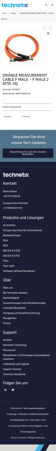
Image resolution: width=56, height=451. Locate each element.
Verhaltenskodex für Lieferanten (25, 420)
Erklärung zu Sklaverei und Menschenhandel (27, 414)
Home (5, 13)
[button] (48, 33)
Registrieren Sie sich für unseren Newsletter (28, 153)
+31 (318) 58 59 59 (12, 207)
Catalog (13, 13)
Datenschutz (16, 408)
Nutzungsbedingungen (34, 408)
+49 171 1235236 (11, 196)
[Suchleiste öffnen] (46, 5)
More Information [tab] (12, 107)
